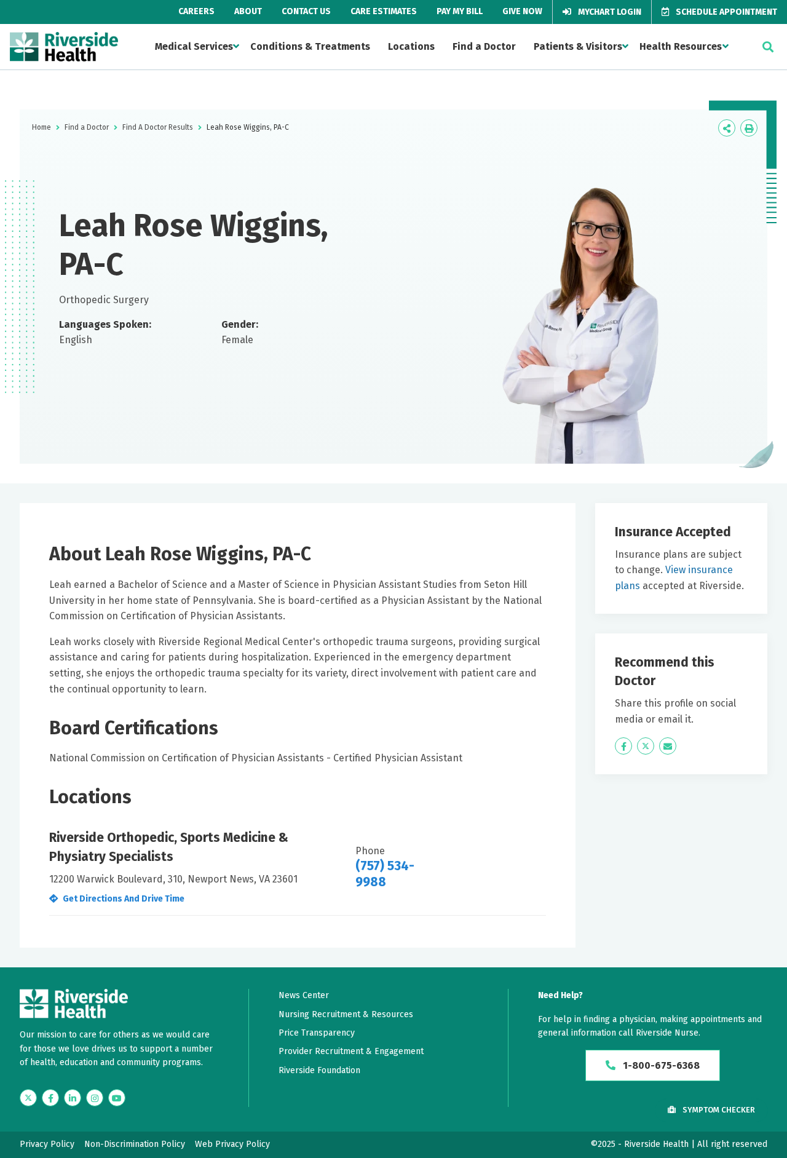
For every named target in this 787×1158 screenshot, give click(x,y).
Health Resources (680, 46)
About (248, 11)
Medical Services (194, 46)
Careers (196, 11)
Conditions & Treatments (310, 46)
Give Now (522, 11)
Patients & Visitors (578, 46)
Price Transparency (317, 1033)
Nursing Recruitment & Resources (346, 1014)
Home (41, 127)
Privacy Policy (47, 1144)
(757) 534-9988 (384, 874)
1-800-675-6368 (660, 1065)
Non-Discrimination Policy (134, 1144)
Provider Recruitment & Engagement (351, 1051)
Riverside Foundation (319, 1070)
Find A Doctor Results (157, 127)
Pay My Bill (460, 11)
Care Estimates (383, 11)
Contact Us (306, 11)
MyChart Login (608, 12)
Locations (411, 46)
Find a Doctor (484, 46)
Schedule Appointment (725, 12)
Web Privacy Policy (232, 1144)
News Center (304, 995)
